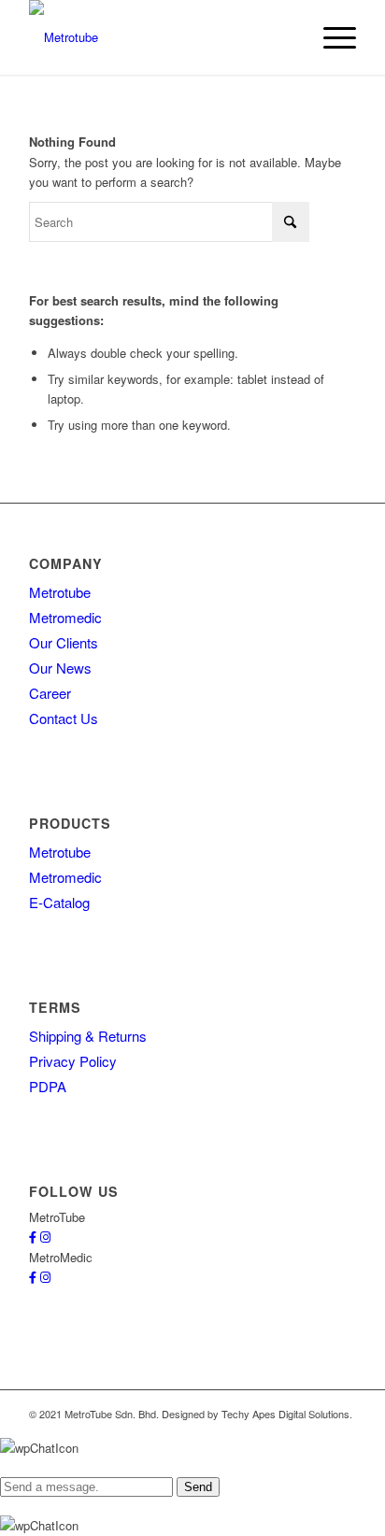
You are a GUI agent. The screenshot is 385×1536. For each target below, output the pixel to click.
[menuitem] (330, 37)
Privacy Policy (73, 1061)
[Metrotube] (160, 37)
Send (198, 1487)
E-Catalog (59, 902)
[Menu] (330, 37)
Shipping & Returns (88, 1035)
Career (50, 693)
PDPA (47, 1086)
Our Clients (63, 642)
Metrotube (60, 592)
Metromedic (65, 617)
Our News (60, 667)
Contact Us (63, 718)
